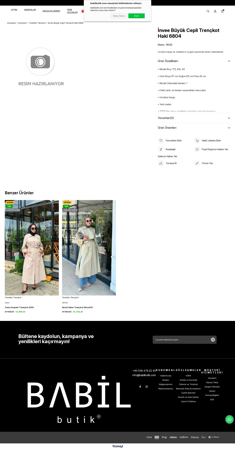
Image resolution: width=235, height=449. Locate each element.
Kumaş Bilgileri (212, 395)
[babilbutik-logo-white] (79, 399)
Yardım (212, 391)
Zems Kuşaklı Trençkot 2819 (19, 307)
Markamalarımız (165, 388)
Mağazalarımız (165, 384)
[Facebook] (140, 387)
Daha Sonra (119, 16)
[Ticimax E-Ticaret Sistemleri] (117, 446)
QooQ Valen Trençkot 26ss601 (77, 307)
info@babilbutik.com (144, 375)
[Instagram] (147, 387)
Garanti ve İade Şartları (188, 397)
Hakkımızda (165, 375)
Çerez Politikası (188, 401)
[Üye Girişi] (215, 11)
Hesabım (212, 378)
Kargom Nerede (212, 387)
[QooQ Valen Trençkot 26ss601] (89, 247)
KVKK (188, 375)
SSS (212, 399)
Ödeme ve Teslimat (188, 384)
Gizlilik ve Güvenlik (188, 380)
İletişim (165, 380)
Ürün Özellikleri (168, 61)
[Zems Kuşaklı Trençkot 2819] (32, 247)
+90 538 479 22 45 (144, 370)
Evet (136, 16)
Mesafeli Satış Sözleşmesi (188, 388)
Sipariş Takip (212, 382)
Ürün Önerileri (167, 127)
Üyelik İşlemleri (188, 393)
